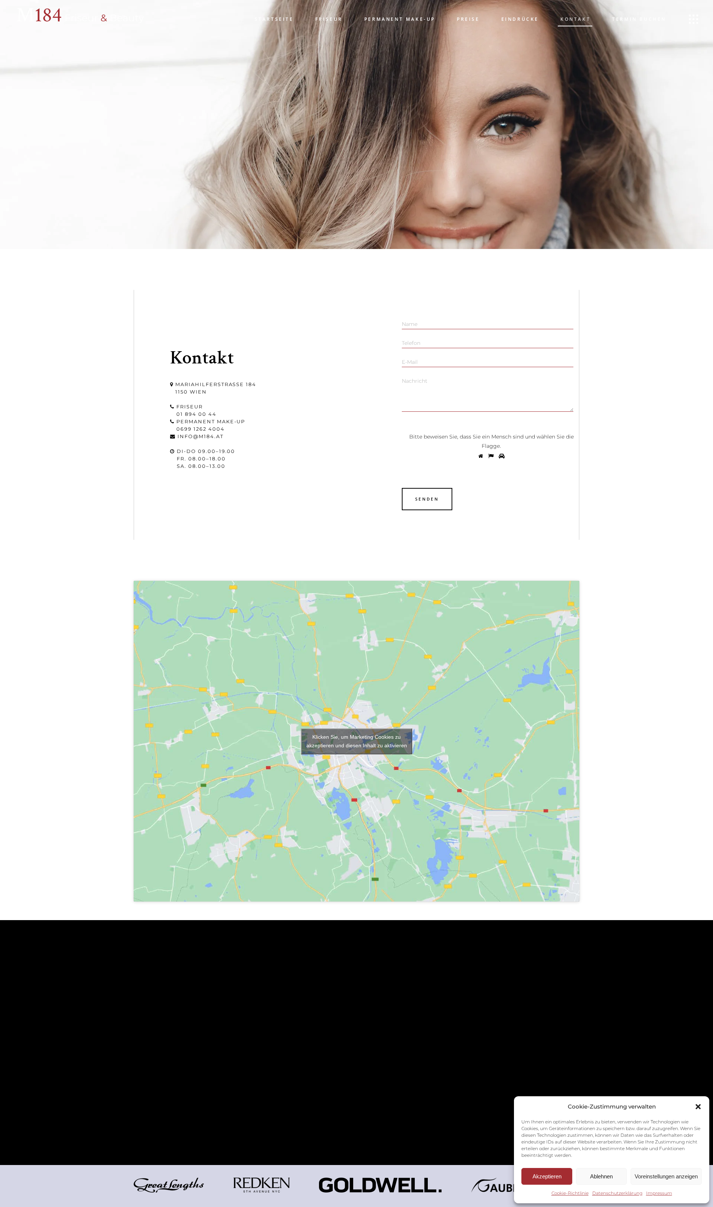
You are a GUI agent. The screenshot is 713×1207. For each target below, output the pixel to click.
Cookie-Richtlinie (570, 1193)
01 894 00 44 (196, 414)
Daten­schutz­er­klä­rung (403, 1015)
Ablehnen (601, 1176)
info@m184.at (200, 436)
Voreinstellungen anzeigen (666, 1176)
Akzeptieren (547, 1176)
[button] (698, 1106)
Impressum (659, 1193)
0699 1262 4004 (200, 429)
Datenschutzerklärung (617, 1193)
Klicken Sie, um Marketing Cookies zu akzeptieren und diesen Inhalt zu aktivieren (356, 741)
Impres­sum (380, 1006)
